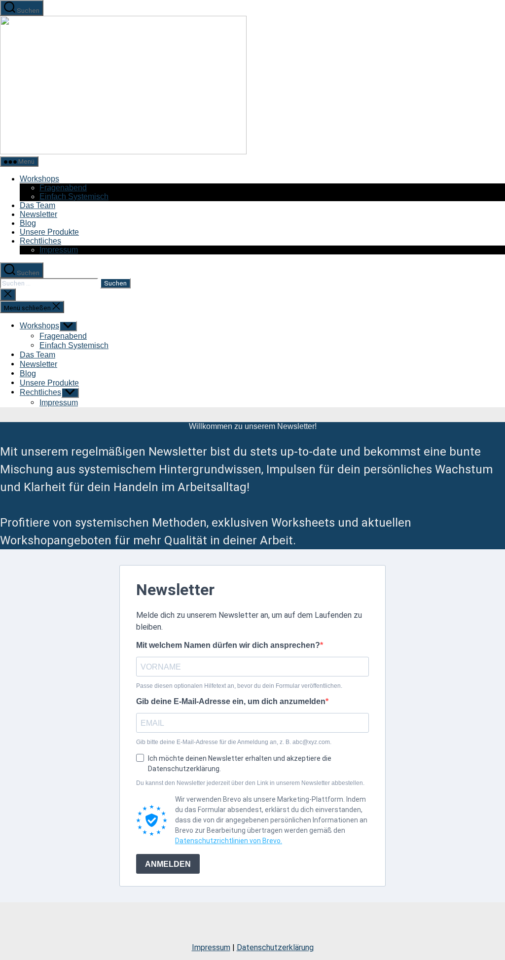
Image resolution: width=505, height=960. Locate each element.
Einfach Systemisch (73, 196)
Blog (28, 223)
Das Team (37, 205)
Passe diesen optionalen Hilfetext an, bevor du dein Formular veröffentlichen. (239, 685)
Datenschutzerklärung (275, 947)
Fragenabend (63, 187)
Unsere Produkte (49, 232)
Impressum (58, 250)
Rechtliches (40, 241)
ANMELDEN (168, 864)
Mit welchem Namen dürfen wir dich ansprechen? (228, 645)
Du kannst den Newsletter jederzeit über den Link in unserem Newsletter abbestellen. (250, 783)
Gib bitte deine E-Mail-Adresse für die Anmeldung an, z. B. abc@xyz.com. (233, 742)
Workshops (39, 179)
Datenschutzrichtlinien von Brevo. (228, 841)
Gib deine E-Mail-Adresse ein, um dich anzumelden (230, 701)
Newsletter (38, 214)
